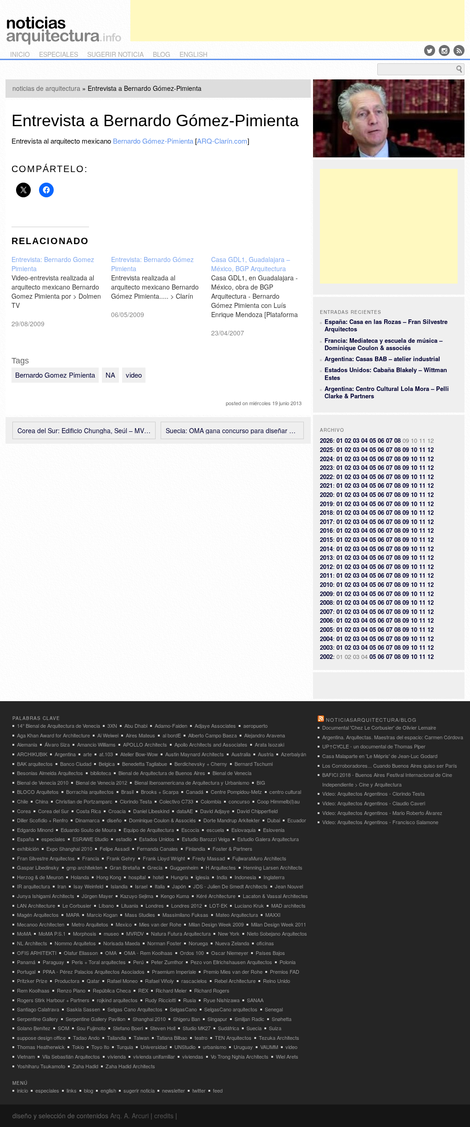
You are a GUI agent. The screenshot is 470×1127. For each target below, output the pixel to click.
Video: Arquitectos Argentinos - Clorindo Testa (373, 793)
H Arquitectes (221, 867)
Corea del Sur (53, 811)
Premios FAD (284, 971)
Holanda (80, 877)
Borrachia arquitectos (90, 791)
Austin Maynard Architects (194, 754)
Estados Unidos (156, 838)
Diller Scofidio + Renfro (42, 820)
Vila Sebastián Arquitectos (71, 1056)
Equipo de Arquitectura (148, 829)
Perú (138, 961)
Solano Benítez (33, 1028)
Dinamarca (87, 820)
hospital (137, 877)
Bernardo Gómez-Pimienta (153, 140)
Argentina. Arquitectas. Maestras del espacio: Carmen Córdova (392, 737)
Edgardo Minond (35, 829)
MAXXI (272, 914)
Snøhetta (281, 1018)
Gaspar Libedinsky (38, 867)
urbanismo (214, 1046)
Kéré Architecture (215, 895)
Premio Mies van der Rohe (233, 971)
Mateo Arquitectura (237, 914)
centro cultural (285, 791)
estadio (124, 838)
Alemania (27, 744)
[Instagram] (444, 50)
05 (372, 440)
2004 (326, 638)
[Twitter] (429, 50)
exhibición (28, 848)
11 (422, 449)
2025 (326, 449)
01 (339, 440)
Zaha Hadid (85, 1066)
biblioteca (100, 772)
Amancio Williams (96, 744)
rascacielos (194, 980)
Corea (24, 811)
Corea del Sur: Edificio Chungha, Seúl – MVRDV (84, 430)
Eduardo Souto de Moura (88, 829)
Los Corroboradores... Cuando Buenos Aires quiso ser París (389, 765)
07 (389, 440)
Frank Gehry (120, 858)
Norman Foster (164, 943)
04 (364, 440)
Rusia (189, 1000)
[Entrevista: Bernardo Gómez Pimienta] (161, 287)
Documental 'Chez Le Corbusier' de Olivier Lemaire (379, 727)
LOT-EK (218, 905)
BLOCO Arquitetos (38, 791)
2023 (326, 467)
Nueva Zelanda (232, 943)
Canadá (194, 791)
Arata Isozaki (269, 744)
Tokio (78, 1046)
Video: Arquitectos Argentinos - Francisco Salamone (380, 822)
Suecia (254, 1028)
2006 (326, 620)
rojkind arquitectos (117, 1000)
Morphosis (84, 933)
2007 (326, 611)
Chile (22, 801)
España (25, 838)
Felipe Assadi (114, 848)
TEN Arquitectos (233, 1037)
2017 (326, 521)
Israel (141, 886)
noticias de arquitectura (46, 88)
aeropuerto (255, 725)
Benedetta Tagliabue (144, 763)
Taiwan (141, 1037)
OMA (111, 952)
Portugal (26, 971)
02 (348, 440)
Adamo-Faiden (171, 725)
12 (430, 449)
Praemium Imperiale (174, 971)
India (222, 877)
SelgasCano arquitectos (230, 1009)
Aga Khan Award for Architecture (53, 735)
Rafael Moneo (122, 980)
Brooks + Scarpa (160, 791)
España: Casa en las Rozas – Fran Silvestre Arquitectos (386, 325)
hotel (158, 877)
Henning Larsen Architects (272, 867)
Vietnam (26, 1056)
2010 (326, 584)
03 (356, 440)
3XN (112, 725)
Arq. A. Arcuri (129, 1115)
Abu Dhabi (135, 725)
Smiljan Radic (249, 1018)
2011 (326, 575)
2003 (326, 647)
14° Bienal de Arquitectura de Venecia (58, 725)
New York (229, 933)
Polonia (288, 961)
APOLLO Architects (145, 744)
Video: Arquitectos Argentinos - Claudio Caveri (373, 803)
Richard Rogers (211, 990)
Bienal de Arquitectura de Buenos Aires (161, 772)
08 (397, 440)
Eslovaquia (243, 829)
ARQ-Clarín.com (222, 140)
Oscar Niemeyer (229, 952)
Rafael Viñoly (159, 980)
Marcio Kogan (102, 914)
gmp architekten (84, 867)
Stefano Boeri (128, 1028)
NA (110, 374)
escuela (215, 829)
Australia (241, 754)
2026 (326, 440)
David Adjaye (214, 811)
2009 (326, 593)
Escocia (190, 829)
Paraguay (53, 961)
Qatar (93, 980)
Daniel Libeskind (151, 811)
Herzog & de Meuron (40, 877)
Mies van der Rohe (160, 924)
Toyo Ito (100, 1046)
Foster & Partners (232, 848)
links (72, 1090)
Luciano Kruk (249, 905)
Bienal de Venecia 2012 (101, 782)
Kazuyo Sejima (136, 895)
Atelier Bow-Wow (139, 754)
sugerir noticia (115, 54)
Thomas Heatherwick (41, 1046)
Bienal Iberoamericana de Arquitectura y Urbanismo (191, 782)
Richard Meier (171, 990)
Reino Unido (276, 980)
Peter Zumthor (167, 961)
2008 (326, 602)
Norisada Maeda (121, 943)
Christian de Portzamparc (84, 801)
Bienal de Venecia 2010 (42, 782)
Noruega (198, 943)
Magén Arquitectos (38, 914)
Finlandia (195, 848)
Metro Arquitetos (90, 924)
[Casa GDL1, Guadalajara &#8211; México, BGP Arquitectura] (261, 296)
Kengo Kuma (175, 895)
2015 (326, 539)
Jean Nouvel (289, 886)
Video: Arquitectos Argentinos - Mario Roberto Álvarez (382, 812)
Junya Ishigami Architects (45, 895)
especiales (58, 54)
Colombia (211, 801)
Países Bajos (270, 952)
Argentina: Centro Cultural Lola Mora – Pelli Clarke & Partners (387, 392)
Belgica (107, 763)
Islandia (119, 886)
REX (143, 990)
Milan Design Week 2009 (216, 924)
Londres (154, 905)
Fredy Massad (208, 858)
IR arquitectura (33, 886)
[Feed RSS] (458, 50)
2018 (326, 512)
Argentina (65, 754)
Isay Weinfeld (88, 886)
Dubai (273, 820)
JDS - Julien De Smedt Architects (230, 886)
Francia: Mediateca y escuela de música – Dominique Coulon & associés (383, 344)
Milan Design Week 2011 (278, 924)
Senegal (274, 1009)
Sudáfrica (228, 1028)
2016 (326, 530)
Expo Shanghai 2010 (69, 848)
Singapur (217, 1018)
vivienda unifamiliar (154, 1056)
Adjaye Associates (215, 725)
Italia (160, 886)
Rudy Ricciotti (160, 1000)
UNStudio (185, 1046)
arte (87, 754)
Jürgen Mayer (97, 895)
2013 (326, 557)
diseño (114, 820)
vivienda (116, 1056)
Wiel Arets (287, 1056)
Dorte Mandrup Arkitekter (231, 820)
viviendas (192, 1056)
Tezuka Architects (279, 1037)
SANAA (255, 1000)
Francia (90, 858)
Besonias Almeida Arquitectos (50, 772)
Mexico (124, 924)
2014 (326, 548)
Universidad (153, 1046)
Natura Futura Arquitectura (181, 933)
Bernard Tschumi (254, 763)
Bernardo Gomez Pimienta (55, 374)
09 (406, 449)
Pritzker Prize (32, 980)
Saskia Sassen (83, 1009)
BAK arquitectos (35, 763)
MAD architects (288, 905)
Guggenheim (184, 867)
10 (414, 449)
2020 (326, 494)
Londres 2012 (186, 905)
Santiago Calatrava (38, 1009)
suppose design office (41, 1037)
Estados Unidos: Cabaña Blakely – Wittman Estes (386, 373)
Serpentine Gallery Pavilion (95, 1018)
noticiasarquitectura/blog (371, 719)
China (41, 801)
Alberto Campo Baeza (212, 735)
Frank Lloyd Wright (164, 858)
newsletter (173, 1090)
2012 (326, 566)
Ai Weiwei (107, 735)
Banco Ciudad (75, 763)
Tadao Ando (86, 1037)
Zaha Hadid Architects (130, 1066)
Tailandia (116, 1037)
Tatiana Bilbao (172, 1037)
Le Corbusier (76, 905)
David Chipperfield (257, 811)
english (193, 54)
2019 (326, 503)
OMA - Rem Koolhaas (148, 952)
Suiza (275, 1028)
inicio (20, 54)
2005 (326, 629)
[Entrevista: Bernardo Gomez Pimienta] (61, 291)
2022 (326, 476)
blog (161, 54)
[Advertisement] (297, 20)
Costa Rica (88, 811)
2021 (326, 485)
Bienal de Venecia (232, 772)
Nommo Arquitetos (75, 943)
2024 (326, 458)
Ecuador (296, 820)
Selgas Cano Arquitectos (134, 1009)
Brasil (127, 791)
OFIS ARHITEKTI (36, 952)
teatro (201, 1037)
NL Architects (32, 943)
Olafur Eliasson (81, 952)
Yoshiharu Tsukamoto (41, 1066)
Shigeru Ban (186, 1018)
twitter (199, 1090)
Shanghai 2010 (149, 1018)
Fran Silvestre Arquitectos (46, 858)
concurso (239, 801)
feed (218, 1090)
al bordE (171, 735)
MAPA (72, 914)
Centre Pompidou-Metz (236, 791)
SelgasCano (183, 1009)
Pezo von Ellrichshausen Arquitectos (231, 961)
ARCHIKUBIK (32, 754)
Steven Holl (162, 1028)
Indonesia (245, 877)
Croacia (117, 811)
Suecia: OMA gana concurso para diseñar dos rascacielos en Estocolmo (232, 430)
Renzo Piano (71, 990)
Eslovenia (274, 829)
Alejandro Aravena (264, 735)
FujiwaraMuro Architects (259, 858)
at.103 (106, 754)
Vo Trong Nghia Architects (240, 1056)
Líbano (106, 905)
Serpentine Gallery (37, 1018)
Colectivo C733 (176, 801)
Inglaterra (274, 877)
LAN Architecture (36, 905)
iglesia (202, 877)
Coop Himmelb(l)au (278, 801)
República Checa (112, 990)
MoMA (24, 933)
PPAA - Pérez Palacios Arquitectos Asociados (94, 971)
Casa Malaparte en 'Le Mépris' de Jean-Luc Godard (379, 755)
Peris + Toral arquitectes (99, 961)
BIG (261, 782)
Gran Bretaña (125, 867)
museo (111, 933)
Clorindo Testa (136, 801)
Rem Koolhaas (33, 990)
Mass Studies (140, 914)
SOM (63, 1028)
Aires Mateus (140, 735)
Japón (179, 886)
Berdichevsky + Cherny (200, 763)
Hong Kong (108, 877)
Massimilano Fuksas (185, 914)
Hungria (179, 877)
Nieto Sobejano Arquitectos (277, 933)
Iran (61, 886)
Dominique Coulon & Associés (162, 820)
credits (163, 1115)
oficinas (265, 943)
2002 (326, 656)
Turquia (125, 1046)
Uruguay (243, 1046)
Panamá (26, 961)
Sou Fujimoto (91, 1028)
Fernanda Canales (157, 848)
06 (381, 440)
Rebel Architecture (235, 980)
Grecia (154, 867)
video (134, 374)
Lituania (129, 905)
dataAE (185, 811)
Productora (67, 980)
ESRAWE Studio (90, 838)
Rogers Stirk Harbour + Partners (53, 1000)
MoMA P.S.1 (52, 933)
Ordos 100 (192, 952)
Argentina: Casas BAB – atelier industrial (382, 358)
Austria (266, 754)
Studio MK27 (197, 1028)
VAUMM (269, 1046)
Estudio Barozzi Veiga (206, 838)
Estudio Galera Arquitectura (268, 838)
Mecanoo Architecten (40, 924)
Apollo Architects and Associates (210, 744)
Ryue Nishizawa (221, 1000)
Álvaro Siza (57, 744)
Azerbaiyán (293, 754)
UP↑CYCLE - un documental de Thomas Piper (373, 746)
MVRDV (135, 933)
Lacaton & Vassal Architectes (275, 895)
